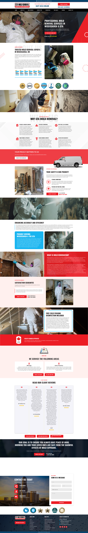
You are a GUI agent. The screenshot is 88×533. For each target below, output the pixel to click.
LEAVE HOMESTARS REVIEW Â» (43, 436)
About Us (22, 10)
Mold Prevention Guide (48, 520)
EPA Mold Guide (47, 529)
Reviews (63, 10)
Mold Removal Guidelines (48, 519)
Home (16, 10)
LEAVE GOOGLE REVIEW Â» (30, 436)
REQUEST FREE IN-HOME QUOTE (21, 158)
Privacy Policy (32, 527)
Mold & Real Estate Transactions (50, 522)
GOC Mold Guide (47, 526)
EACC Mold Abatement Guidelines (50, 527)
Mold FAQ (46, 523)
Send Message (61, 502)
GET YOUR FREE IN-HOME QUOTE (50, 33)
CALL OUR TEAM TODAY (49, 374)
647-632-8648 (42, 6)
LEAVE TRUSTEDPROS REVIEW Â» (56, 436)
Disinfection (39, 10)
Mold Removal (30, 10)
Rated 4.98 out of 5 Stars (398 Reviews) (45, 1)
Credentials (47, 10)
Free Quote (56, 10)
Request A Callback (63, 4)
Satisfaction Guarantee (33, 526)
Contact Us (70, 10)
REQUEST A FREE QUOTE (52, 193)
